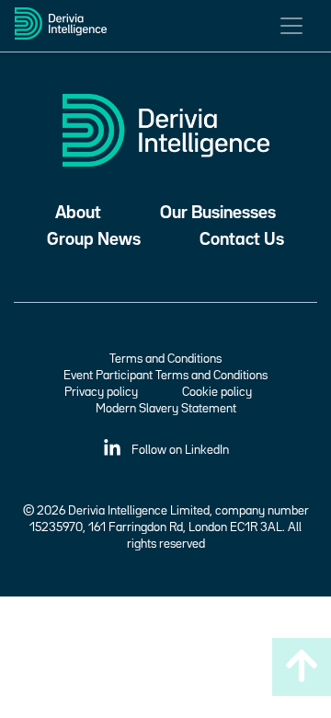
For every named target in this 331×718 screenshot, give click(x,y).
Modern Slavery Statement (166, 408)
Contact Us (242, 240)
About (78, 213)
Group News (94, 240)
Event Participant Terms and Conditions (165, 375)
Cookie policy (217, 392)
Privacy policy (101, 392)
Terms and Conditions (165, 359)
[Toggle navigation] (291, 25)
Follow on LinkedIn (179, 450)
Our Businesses (218, 213)
